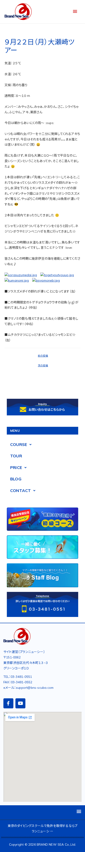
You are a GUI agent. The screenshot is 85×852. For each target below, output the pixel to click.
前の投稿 (43, 355)
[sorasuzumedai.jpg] (21, 275)
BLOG (16, 479)
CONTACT (20, 490)
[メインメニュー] (75, 11)
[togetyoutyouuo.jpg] (57, 275)
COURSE (18, 444)
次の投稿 (43, 365)
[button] (79, 811)
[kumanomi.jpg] (17, 280)
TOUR (16, 455)
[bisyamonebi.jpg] (46, 280)
